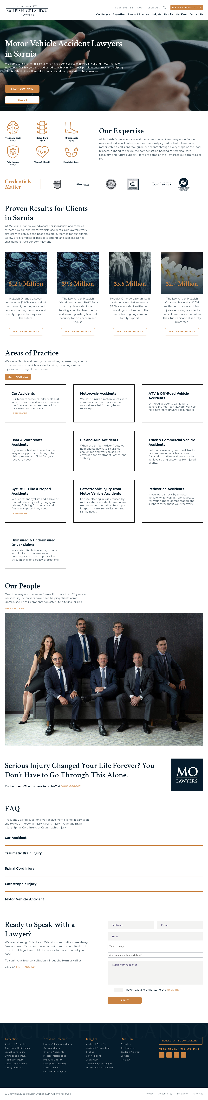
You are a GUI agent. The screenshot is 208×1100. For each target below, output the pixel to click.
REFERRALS (153, 8)
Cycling (90, 1052)
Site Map (198, 1094)
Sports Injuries (51, 1068)
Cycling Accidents (53, 1052)
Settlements (128, 1048)
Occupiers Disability (54, 1064)
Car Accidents (23, 393)
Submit (124, 1000)
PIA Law (125, 1060)
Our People (103, 14)
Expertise (118, 14)
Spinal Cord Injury (15, 1052)
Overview (126, 1044)
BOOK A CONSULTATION (186, 8)
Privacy (149, 1094)
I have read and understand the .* (153, 989)
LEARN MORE (19, 413)
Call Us (22, 100)
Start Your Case (22, 89)
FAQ (139, 8)
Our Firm (181, 14)
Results (168, 14)
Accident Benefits (15, 1044)
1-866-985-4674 (188, 1049)
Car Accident (93, 1056)
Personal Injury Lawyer (99, 1064)
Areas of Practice (138, 14)
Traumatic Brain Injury (17, 1048)
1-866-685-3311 (124, 8)
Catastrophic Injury (16, 1064)
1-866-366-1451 (71, 786)
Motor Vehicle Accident (99, 1068)
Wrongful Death (14, 1068)
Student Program (131, 1052)
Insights (156, 14)
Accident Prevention (98, 1048)
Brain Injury (92, 1060)
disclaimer (174, 989)
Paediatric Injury (14, 1060)
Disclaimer (182, 1094)
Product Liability (53, 1060)
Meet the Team (14, 609)
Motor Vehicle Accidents (57, 1044)
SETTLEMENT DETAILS (26, 332)
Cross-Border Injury (54, 1072)
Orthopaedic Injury (15, 1056)
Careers (125, 1056)
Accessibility (165, 1094)
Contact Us (196, 14)
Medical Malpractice (54, 1056)
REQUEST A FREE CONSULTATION (180, 1041)
